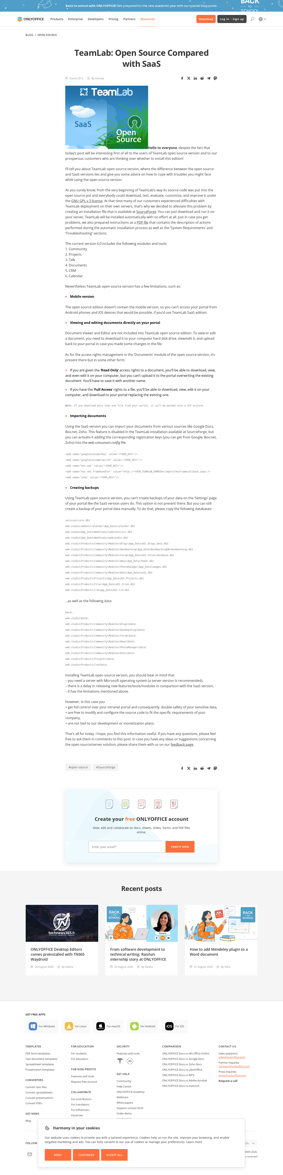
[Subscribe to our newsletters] (29, 1154)
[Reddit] (202, 78)
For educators (79, 1059)
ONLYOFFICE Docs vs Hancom (180, 1086)
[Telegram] (208, 78)
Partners (129, 19)
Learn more (194, 1142)
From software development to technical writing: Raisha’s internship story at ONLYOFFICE (138, 954)
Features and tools (82, 1076)
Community (124, 1081)
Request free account (84, 1081)
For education (82, 1046)
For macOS (113, 1026)
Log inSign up (232, 19)
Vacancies (77, 1115)
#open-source (78, 767)
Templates (33, 1046)
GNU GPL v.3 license (87, 201)
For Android (147, 1026)
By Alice (225, 967)
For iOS (179, 1026)
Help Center (124, 1086)
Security (123, 1046)
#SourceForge (105, 767)
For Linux (80, 1026)
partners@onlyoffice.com (234, 1066)
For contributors (81, 1099)
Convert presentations (39, 1098)
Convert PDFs (33, 1103)
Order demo (124, 1113)
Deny (58, 1155)
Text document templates (41, 1059)
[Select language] (262, 19)
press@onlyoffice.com (232, 1075)
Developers (96, 19)
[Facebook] (182, 78)
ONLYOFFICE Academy (131, 1092)
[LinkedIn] (195, 78)
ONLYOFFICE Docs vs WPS (178, 1075)
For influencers (80, 1110)
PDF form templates (37, 1053)
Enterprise (75, 19)
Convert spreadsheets (39, 1092)
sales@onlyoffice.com (232, 1057)
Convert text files (36, 1087)
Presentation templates (39, 1069)
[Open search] (252, 19)
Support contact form (130, 1108)
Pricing (113, 19)
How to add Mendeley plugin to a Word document (219, 952)
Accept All (114, 1155)
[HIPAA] (120, 1061)
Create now (180, 847)
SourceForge (146, 211)
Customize (86, 1155)
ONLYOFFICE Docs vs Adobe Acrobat (184, 1080)
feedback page (182, 744)
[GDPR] (130, 1061)
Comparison (171, 1046)
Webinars (122, 1097)
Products (56, 19)
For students (79, 1053)
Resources (147, 19)
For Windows (47, 1026)
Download (206, 19)
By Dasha (67, 967)
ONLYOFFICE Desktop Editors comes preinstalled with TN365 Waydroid (58, 954)
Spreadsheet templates (39, 1064)
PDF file (142, 222)
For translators (80, 1104)
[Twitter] (188, 78)
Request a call (228, 1081)
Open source (47, 35)
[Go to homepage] (30, 19)
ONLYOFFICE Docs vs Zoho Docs (182, 1064)
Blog (29, 35)
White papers (125, 1102)
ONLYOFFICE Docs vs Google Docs (183, 1059)
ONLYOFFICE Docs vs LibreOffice (182, 1069)
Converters (34, 1080)
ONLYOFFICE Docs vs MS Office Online (185, 1053)
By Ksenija (98, 78)
